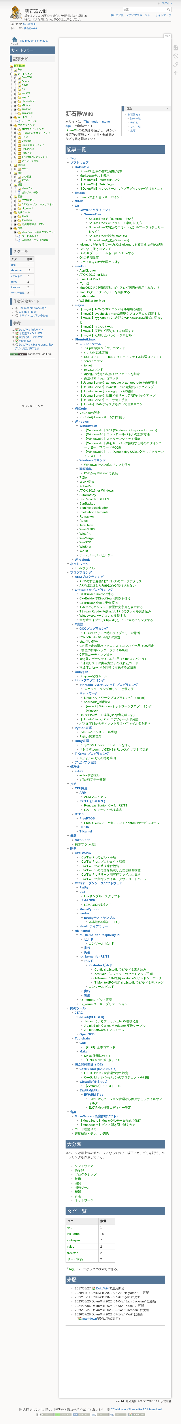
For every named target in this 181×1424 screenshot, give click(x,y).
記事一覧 (135, 118)
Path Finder (87, 296)
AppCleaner (87, 270)
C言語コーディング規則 (96, 654)
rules (14, 281)
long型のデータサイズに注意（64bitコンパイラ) (112, 658)
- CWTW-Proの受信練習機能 (99, 866)
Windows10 (88, 425)
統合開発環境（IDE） (33, 224)
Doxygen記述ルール (93, 676)
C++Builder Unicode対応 (96, 594)
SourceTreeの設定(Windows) (109, 240)
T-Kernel (85, 831)
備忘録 (21, 164)
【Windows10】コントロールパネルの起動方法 (117, 434)
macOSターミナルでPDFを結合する (104, 292)
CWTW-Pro (28, 200)
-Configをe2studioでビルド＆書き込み (119, 969)
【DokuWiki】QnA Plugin (96, 184)
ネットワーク (25, 117)
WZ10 (83, 551)
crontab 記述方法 (96, 352)
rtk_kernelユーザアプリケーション (103, 1004)
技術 (20, 172)
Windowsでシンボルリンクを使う (107, 464)
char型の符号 (88, 641)
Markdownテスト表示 (94, 175)
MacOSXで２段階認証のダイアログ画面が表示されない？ (119, 287)
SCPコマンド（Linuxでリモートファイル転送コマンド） (123, 357)
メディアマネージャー (139, 15)
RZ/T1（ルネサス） (93, 801)
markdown (25, 340)
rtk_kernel (27, 208)
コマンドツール (90, 344)
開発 (20, 196)
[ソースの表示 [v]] (176, 47)
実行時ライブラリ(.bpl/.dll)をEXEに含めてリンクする (116, 620)
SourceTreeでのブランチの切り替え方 (115, 223)
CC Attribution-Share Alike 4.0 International (136, 1409)
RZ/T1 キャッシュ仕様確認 (103, 810)
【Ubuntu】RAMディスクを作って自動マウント (112, 404)
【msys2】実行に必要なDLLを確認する (106, 331)
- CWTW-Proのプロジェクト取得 (102, 861)
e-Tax (25, 168)
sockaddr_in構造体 (97, 702)
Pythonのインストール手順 (98, 732)
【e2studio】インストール (102, 1086)
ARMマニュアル (95, 797)
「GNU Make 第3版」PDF (102, 1060)
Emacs (25, 81)
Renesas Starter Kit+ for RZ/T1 (105, 805)
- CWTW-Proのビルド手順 (97, 857)
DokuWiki (27, 77)
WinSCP (85, 542)
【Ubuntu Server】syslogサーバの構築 (106, 391)
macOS (26, 93)
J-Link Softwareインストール (104, 1030)
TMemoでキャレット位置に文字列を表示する (111, 607)
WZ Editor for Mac (92, 300)
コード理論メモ (30, 236)
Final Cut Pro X (90, 279)
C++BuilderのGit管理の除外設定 (106, 1073)
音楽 (20, 228)
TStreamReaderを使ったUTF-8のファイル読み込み (115, 611)
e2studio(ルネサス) (93, 1081)
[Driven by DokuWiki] (136, 1414)
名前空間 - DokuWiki (31, 333)
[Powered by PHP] (81, 1414)
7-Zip (83, 477)
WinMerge (86, 538)
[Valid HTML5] (100, 1414)
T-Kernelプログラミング (35, 156)
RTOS (25, 180)
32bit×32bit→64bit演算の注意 (99, 637)
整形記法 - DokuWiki (31, 337)
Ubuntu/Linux (29, 101)
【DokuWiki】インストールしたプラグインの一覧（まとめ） (121, 188)
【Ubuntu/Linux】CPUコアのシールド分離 (108, 719)
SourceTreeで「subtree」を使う (111, 218)
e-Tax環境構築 (89, 775)
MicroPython (89, 909)
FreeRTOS (87, 818)
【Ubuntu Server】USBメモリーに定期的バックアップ (117, 395)
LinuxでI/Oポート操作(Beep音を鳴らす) (107, 715)
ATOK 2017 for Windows (96, 490)
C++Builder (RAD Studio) (98, 1069)
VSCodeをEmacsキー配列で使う (102, 417)
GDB (82, 1043)
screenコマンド (95, 361)
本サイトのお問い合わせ (33, 315)
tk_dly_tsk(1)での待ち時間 (97, 758)
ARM (83, 792)
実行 (87, 948)
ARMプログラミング (33, 129)
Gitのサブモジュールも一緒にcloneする (106, 253)
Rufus (83, 520)
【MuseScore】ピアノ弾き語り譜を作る (107, 1124)
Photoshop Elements (93, 512)
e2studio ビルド (100, 965)
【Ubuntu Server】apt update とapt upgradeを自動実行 (118, 382)
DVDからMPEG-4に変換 (101, 473)
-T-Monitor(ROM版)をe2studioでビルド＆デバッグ (128, 982)
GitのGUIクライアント (95, 210)
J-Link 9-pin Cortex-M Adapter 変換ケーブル (114, 1025)
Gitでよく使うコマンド (95, 249)
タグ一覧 (135, 126)
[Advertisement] (32, 382)
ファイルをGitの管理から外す (100, 262)
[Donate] (63, 1414)
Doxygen (26, 140)
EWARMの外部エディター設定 (110, 1107)
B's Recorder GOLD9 (94, 499)
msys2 (25, 97)
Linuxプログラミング (33, 145)
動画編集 (85, 469)
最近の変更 (117, 15)
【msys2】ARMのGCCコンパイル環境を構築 (110, 309)
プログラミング (26, 125)
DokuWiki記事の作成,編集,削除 (100, 171)
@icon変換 (86, 482)
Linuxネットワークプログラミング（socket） (115, 697)
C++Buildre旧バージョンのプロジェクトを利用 (116, 1077)
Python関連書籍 (90, 736)
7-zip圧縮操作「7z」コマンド (104, 348)
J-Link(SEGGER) (91, 1017)
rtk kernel (16, 270)
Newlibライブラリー (93, 926)
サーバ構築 (18, 292)
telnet (88, 365)
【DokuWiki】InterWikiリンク (99, 179)
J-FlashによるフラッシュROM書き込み (111, 1021)
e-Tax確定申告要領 (92, 779)
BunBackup (87, 503)
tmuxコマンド (93, 369)
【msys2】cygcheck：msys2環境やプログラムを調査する (119, 313)
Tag (20, 69)
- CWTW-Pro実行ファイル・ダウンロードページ (113, 879)
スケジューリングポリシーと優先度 (109, 689)
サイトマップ (163, 15)
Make (83, 1051)
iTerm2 (84, 283)
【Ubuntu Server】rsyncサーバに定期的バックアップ (116, 387)
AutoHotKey (87, 495)
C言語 (25, 137)
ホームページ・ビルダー (96, 555)
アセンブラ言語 (30, 160)
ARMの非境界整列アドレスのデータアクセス (110, 581)
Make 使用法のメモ (97, 1056)
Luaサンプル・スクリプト (102, 896)
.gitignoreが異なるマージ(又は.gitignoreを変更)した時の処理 (121, 244)
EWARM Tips (93, 1094)
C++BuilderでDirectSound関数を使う (105, 598)
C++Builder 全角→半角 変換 (98, 603)
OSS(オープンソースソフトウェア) (41, 204)
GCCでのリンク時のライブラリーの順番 (112, 633)
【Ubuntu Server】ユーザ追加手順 (103, 400)
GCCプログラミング (93, 628)
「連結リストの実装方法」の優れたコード (108, 663)
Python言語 (28, 149)
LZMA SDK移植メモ (98, 904)
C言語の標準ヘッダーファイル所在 (103, 650)
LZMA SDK (87, 900)
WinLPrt (84, 533)
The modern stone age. (34, 40)
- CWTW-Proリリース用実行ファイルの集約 (110, 874)
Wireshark (27, 113)
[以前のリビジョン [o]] (176, 56)
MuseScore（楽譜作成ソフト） (39, 232)
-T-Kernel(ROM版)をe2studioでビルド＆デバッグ (127, 978)
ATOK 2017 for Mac (93, 274)
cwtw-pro (16, 276)
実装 (87, 952)
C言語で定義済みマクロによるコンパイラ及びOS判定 (116, 645)
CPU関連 (27, 176)
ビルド (88, 939)
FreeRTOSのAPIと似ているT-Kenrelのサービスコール (121, 823)
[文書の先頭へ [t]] (176, 72)
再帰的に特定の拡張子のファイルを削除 (112, 374)
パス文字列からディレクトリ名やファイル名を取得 (115, 723)
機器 (20, 184)
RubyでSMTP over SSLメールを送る (105, 745)
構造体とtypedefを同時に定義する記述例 (107, 667)
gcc (13, 264)
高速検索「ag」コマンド (101, 378)
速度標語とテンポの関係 (35, 240)
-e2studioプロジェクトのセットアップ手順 (123, 974)
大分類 (134, 122)
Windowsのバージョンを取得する (102, 615)
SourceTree (92, 214)
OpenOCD (86, 1034)
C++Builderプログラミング (36, 133)
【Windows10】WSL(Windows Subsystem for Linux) (120, 430)
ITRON (84, 827)
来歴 (133, 130)
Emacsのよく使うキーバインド (101, 197)
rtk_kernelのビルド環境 (95, 999)
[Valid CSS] (118, 1414)
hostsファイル (29, 121)
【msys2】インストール (96, 326)
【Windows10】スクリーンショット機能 (112, 438)
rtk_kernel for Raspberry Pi (99, 935)
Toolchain (27, 220)
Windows (26, 109)
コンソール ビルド (101, 943)
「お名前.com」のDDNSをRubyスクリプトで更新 (114, 749)
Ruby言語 (27, 153)
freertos (15, 287)
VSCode (26, 105)
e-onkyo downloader (93, 507)
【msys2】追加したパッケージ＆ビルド (107, 335)
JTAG (25, 216)
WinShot (85, 546)
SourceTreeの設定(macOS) (108, 236)
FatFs (83, 887)
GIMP (25, 85)
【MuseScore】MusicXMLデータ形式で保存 (110, 1120)
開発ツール (24, 212)
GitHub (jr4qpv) (28, 311)
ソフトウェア (25, 73)
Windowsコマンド (92, 460)
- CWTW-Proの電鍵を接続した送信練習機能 (110, 870)
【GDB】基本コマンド (99, 1047)
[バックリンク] (176, 64)
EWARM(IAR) (89, 1090)
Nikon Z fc (27, 188)
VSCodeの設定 (89, 412)
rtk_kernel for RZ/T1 (94, 956)
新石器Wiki (29, 24)
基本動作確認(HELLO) (104, 922)
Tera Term (86, 525)
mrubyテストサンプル (99, 917)
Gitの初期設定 (89, 257)
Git (23, 89)
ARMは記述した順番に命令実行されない (107, 585)
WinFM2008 (87, 529)
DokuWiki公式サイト (31, 329)
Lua (82, 891)
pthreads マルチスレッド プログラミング (108, 684)
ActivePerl (86, 486)
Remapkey (86, 516)
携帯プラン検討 (30, 192)
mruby (84, 913)
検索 (169, 9)
